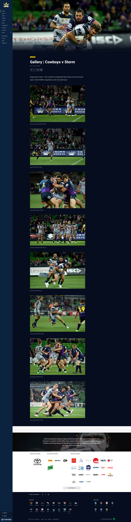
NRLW (3, 22)
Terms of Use (30, 519)
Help (45, 519)
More (3, 32)
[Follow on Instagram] (48, 494)
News (3, 11)
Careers (42, 519)
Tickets (3, 38)
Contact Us (49, 519)
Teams (3, 20)
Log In (5, 515)
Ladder (4, 18)
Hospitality (4, 43)
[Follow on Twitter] (45, 494)
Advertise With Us (56, 519)
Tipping (4, 30)
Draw (3, 15)
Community (5, 25)
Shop (3, 40)
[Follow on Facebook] (42, 494)
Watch (3, 13)
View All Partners (71, 488)
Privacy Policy (36, 519)
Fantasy (4, 27)
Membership (5, 36)
